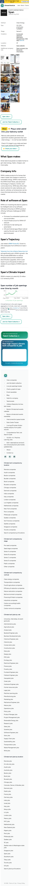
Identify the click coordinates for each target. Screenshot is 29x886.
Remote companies (10, 469)
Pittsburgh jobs (8, 836)
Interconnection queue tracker (16, 419)
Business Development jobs (12, 636)
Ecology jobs (8, 660)
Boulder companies (10, 478)
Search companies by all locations (14, 533)
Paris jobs (7, 833)
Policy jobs (7, 711)
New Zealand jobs (9, 827)
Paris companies (9, 511)
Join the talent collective (14, 383)
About (22, 5)
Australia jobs (8, 770)
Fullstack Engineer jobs (11, 675)
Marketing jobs (8, 699)
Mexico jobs (7, 818)
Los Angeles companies (11, 502)
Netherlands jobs (9, 824)
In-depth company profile (16, 10)
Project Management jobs (12, 717)
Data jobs (7, 651)
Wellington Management (20, 38)
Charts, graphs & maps (13, 389)
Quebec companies (10, 517)
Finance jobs (8, 666)
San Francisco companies (11, 521)
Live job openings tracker (14, 386)
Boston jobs (7, 773)
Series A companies (10, 551)
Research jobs (8, 723)
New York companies (10, 508)
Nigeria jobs (7, 830)
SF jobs (6, 842)
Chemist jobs (8, 642)
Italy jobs (7, 806)
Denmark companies (10, 490)
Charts (27, 5)
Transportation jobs (10, 744)
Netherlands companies (11, 505)
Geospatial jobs (9, 678)
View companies (12, 380)
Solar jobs (7, 735)
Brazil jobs (7, 776)
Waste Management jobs (11, 747)
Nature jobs (7, 705)
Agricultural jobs (9, 627)
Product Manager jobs (10, 714)
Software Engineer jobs (11, 732)
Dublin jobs (7, 791)
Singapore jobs (8, 850)
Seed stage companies (11, 548)
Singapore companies (10, 527)
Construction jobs (9, 648)
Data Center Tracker (13, 422)
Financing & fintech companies (13, 597)
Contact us (16, 308)
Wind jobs (7, 750)
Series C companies (10, 557)
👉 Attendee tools (25, 1)
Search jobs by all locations (12, 868)
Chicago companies (10, 487)
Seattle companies (9, 524)
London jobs (8, 815)
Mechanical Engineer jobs (11, 702)
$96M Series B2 (14, 243)
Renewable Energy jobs (11, 720)
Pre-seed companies (10, 545)
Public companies (9, 563)
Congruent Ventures (19, 34)
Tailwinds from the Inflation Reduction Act (14, 251)
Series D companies (10, 560)
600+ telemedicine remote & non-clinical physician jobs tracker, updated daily (14, 445)
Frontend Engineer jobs (11, 672)
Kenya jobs (7, 809)
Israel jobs (7, 803)
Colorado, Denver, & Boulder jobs (14, 785)
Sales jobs (7, 726)
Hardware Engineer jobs (11, 684)
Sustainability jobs (9, 741)
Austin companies (9, 472)
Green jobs (7, 681)
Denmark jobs (8, 788)
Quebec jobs (8, 839)
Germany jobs (8, 797)
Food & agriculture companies (13, 585)
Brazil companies (9, 481)
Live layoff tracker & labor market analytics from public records (13, 427)
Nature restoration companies (13, 591)
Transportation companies (12, 582)
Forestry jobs (8, 669)
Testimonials (10, 401)
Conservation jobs (9, 645)
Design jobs (7, 654)
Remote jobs (8, 761)
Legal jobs (7, 690)
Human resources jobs (11, 687)
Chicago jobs (8, 782)
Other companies (9, 566)
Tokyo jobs (7, 859)
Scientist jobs (8, 729)
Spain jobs (7, 853)
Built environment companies (13, 594)
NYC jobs (7, 821)
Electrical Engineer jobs (11, 663)
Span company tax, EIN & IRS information (22, 50)
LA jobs (6, 812)
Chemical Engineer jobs (11, 639)
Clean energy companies (11, 579)
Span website (20, 45)
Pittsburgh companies (10, 515)
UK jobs (6, 865)
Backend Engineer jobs (11, 633)
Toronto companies (10, 530)
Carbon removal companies (12, 608)
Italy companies (9, 496)
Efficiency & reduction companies (14, 588)
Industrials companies (10, 600)
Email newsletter (12, 392)
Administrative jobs (10, 624)
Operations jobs (9, 708)
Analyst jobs (8, 630)
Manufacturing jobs (10, 696)
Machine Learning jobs (11, 693)
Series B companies (10, 554)
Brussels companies (10, 484)
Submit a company (12, 398)
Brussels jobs (8, 779)
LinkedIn (19, 28)
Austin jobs (7, 767)
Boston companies (9, 475)
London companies (10, 499)
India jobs (7, 800)
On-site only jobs (9, 764)
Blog (8, 395)
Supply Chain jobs (9, 738)
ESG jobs (7, 657)
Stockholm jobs (8, 856)
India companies (9, 493)
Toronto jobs (8, 862)
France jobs (7, 794)
